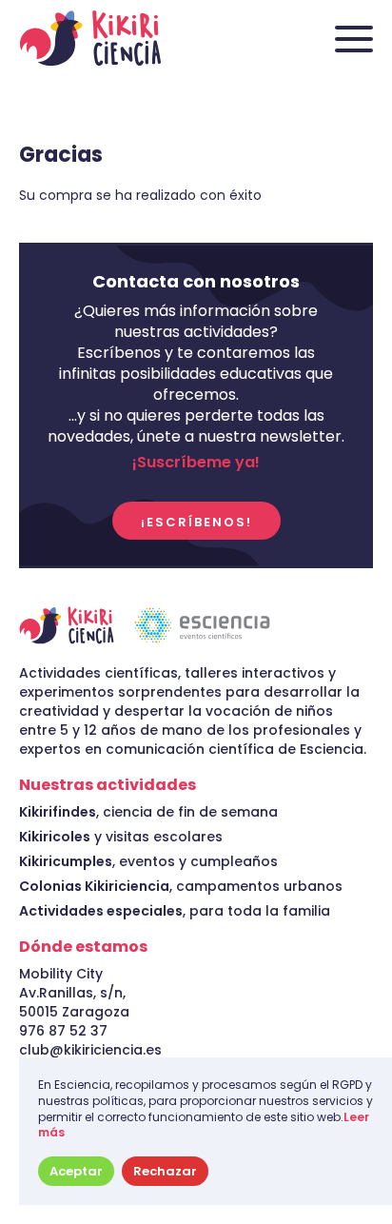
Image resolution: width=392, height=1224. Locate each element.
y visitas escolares (121, 836)
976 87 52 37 (63, 1030)
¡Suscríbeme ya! (196, 462)
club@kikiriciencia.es (90, 1049)
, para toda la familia (174, 910)
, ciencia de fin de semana (148, 811)
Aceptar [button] (76, 1171)
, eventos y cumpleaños (148, 861)
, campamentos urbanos (181, 886)
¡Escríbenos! (196, 522)
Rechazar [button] (165, 1171)
